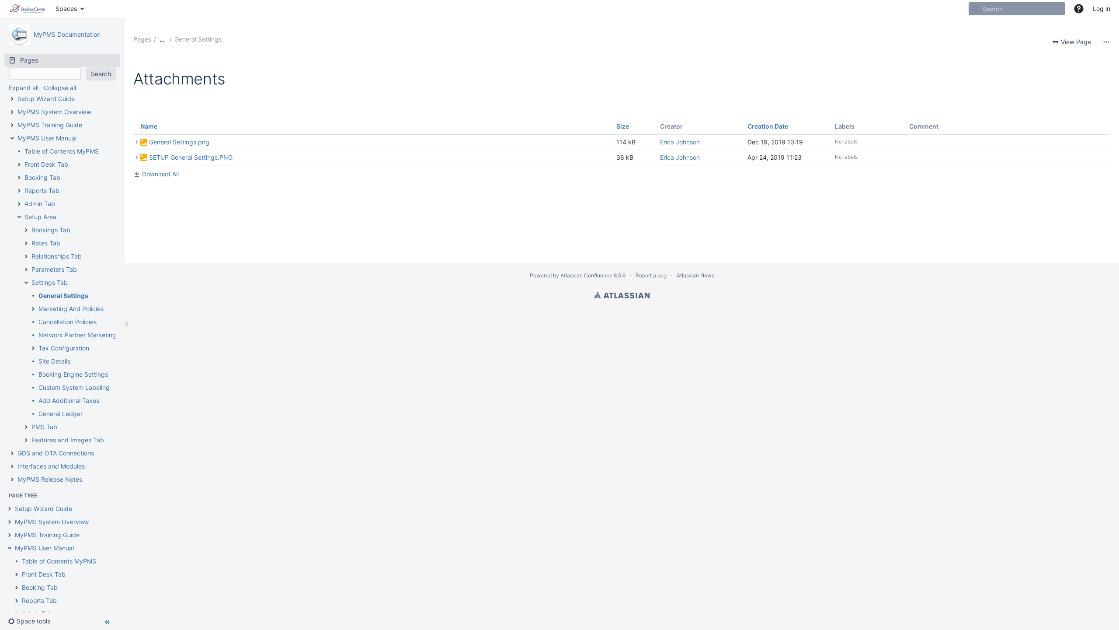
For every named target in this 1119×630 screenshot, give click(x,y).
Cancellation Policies (67, 322)
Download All (160, 174)
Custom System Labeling (74, 387)
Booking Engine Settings (73, 374)
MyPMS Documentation (67, 34)
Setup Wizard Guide (46, 98)
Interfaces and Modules (51, 466)
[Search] (975, 8)
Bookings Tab (50, 230)
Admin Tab (39, 203)
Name (148, 126)
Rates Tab (45, 243)
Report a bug (651, 275)
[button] (1078, 9)
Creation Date (767, 126)
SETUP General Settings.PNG (191, 157)
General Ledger (60, 413)
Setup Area (40, 216)
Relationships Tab (56, 256)
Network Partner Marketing (78, 335)
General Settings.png (179, 142)
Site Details (54, 361)
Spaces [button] (66, 8)
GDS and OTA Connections (55, 453)
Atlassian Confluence (586, 275)
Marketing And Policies (71, 308)
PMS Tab (44, 426)
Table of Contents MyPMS (61, 151)
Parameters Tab (54, 269)
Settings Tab (49, 282)
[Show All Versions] (136, 142)
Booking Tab (42, 177)
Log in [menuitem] (1101, 8)
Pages (142, 39)
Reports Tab (41, 190)
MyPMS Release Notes (49, 479)
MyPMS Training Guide (49, 125)
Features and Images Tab (67, 440)
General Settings (63, 295)
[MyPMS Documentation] (19, 34)
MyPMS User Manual (46, 138)
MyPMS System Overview (54, 112)
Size (622, 126)
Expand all (23, 87)
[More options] (1106, 42)
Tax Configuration (63, 348)
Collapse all (60, 87)
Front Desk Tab (46, 164)
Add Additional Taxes (68, 400)
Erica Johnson (680, 142)
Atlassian (622, 295)
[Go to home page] (27, 9)
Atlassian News (695, 275)
